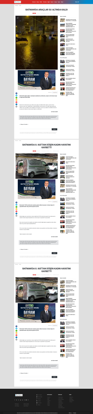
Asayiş (55, 1)
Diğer (62, 1)
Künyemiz (39, 402)
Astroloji (70, 401)
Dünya (38, 1)
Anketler (70, 398)
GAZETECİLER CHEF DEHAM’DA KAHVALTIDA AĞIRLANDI (70, 40)
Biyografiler (71, 399)
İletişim (39, 404)
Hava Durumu (60, 397)
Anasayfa (16, 5)
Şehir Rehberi (60, 406)
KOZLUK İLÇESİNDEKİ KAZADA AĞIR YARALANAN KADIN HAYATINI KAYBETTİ (70, 53)
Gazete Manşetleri (61, 407)
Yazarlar (39, 398)
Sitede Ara (71, 397)
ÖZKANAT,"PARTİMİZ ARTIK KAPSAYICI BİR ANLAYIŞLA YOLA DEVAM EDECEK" (70, 88)
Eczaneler (60, 400)
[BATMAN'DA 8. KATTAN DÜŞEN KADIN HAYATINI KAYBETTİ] (37, 289)
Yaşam (59, 1)
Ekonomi (34, 1)
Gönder (54, 129)
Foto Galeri (40, 394)
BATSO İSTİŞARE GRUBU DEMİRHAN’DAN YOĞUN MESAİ (70, 35)
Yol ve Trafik (60, 398)
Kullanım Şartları (26, 403)
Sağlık (48, 1)
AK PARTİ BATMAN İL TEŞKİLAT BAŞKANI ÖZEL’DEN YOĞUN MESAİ (71, 49)
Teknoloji (44, 1)
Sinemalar (60, 404)
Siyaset (52, 1)
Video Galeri (40, 396)
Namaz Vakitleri (61, 399)
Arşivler (39, 400)
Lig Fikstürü (60, 401)
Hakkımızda (17, 403)
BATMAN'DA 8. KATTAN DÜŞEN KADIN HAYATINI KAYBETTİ (70, 74)
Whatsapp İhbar (26, 404)
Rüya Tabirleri (71, 400)
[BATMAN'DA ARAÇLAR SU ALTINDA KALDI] (37, 42)
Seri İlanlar (60, 405)
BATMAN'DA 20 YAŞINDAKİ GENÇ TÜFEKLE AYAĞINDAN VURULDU (70, 61)
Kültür (41, 1)
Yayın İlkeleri (17, 404)
